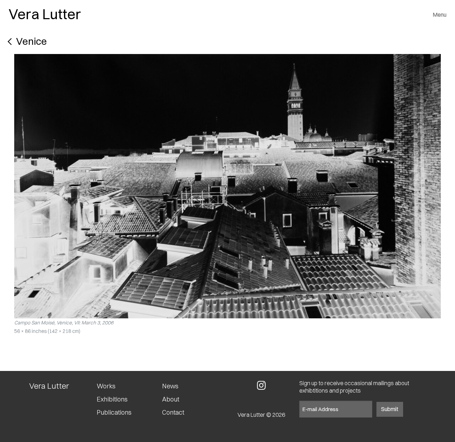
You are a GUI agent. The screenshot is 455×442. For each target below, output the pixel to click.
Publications (114, 412)
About (170, 399)
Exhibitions (112, 399)
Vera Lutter (45, 14)
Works (106, 386)
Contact (173, 412)
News (170, 386)
